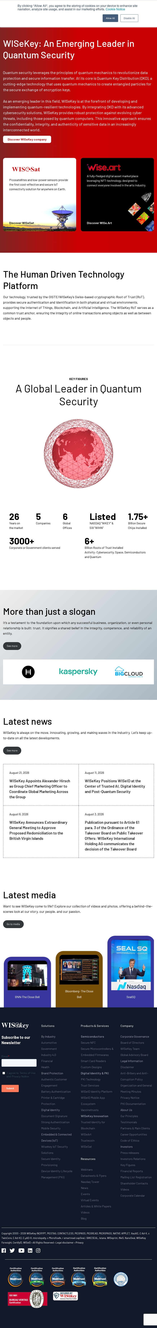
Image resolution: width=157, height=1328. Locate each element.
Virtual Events (90, 1200)
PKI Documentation (133, 1103)
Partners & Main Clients (135, 1128)
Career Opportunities (133, 1134)
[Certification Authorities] (120, 1277)
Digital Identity (50, 1110)
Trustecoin (88, 1140)
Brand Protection (52, 1073)
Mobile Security (51, 1128)
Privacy (79, 1242)
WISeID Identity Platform (96, 1091)
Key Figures (127, 1165)
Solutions (47, 1025)
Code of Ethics (129, 1140)
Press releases (129, 1152)
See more (12, 645)
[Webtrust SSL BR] (36, 1277)
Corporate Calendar (132, 1195)
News (84, 1188)
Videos (85, 1212)
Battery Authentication (56, 1091)
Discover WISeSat (21, 223)
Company (126, 1025)
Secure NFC (88, 1042)
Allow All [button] (110, 18)
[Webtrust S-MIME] (78, 1277)
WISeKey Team (130, 1048)
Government (49, 1048)
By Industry (48, 1036)
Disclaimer (127, 1067)
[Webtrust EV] (57, 1277)
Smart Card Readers (93, 1061)
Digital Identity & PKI (95, 1073)
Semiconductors (92, 1036)
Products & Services (95, 1025)
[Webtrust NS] (99, 1277)
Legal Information (131, 1061)
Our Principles (129, 1116)
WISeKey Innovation (94, 1116)
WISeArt (86, 1134)
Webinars (87, 1169)
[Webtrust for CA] (15, 1277)
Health (45, 1067)
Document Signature (54, 1116)
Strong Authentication (55, 1122)
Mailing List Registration (136, 1177)
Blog (84, 1218)
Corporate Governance (134, 1036)
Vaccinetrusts (90, 1110)
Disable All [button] (129, 18)
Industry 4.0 (48, 1055)
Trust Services (90, 1085)
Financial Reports (131, 1171)
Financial (47, 1061)
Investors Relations (133, 1159)
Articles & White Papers (96, 1206)
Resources (88, 1159)
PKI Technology (91, 1079)
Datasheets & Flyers (93, 1175)
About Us (126, 1110)
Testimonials (128, 1122)
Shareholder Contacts (134, 1183)
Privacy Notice (129, 1097)
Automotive (49, 1042)
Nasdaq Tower (90, 1181)
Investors (126, 1146)
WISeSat (86, 1146)
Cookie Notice (115, 9)
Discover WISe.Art (99, 223)
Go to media (13, 924)
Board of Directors (132, 1042)
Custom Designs (91, 1067)
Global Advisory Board (134, 1055)
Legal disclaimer (65, 1242)
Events (85, 1194)
